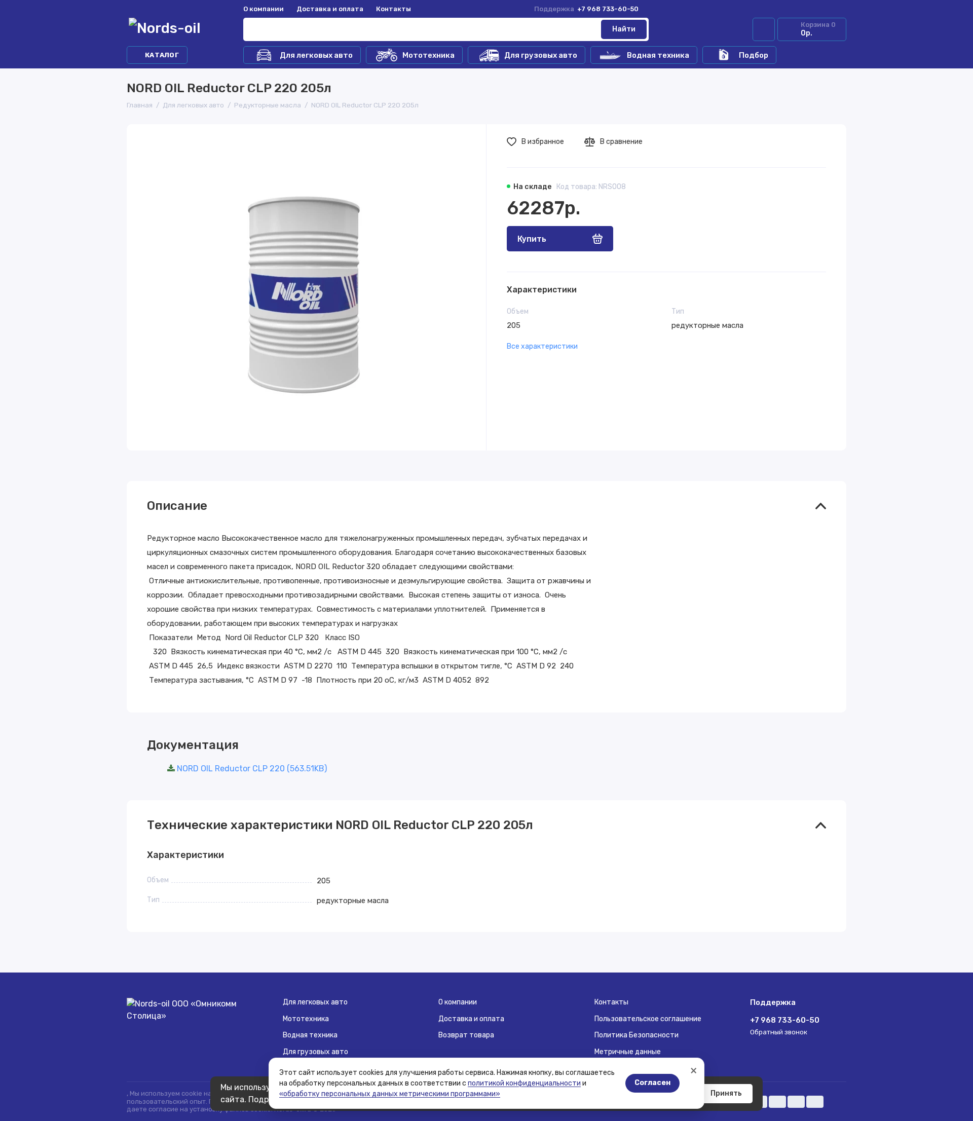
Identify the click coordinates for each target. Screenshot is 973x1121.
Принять (726, 1093)
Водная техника (658, 55)
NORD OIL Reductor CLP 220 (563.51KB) (252, 768)
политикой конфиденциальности (524, 1083)
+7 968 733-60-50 (586, 9)
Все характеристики (542, 346)
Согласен (652, 1082)
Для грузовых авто (540, 55)
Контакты (393, 9)
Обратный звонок (778, 1032)
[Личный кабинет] (764, 29)
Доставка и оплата (329, 9)
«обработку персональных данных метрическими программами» (389, 1094)
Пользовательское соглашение (647, 1019)
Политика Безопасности (636, 1035)
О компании (263, 9)
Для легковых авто (316, 55)
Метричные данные (627, 1052)
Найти (623, 29)
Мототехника (428, 55)
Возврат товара (466, 1035)
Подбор (753, 55)
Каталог (162, 55)
